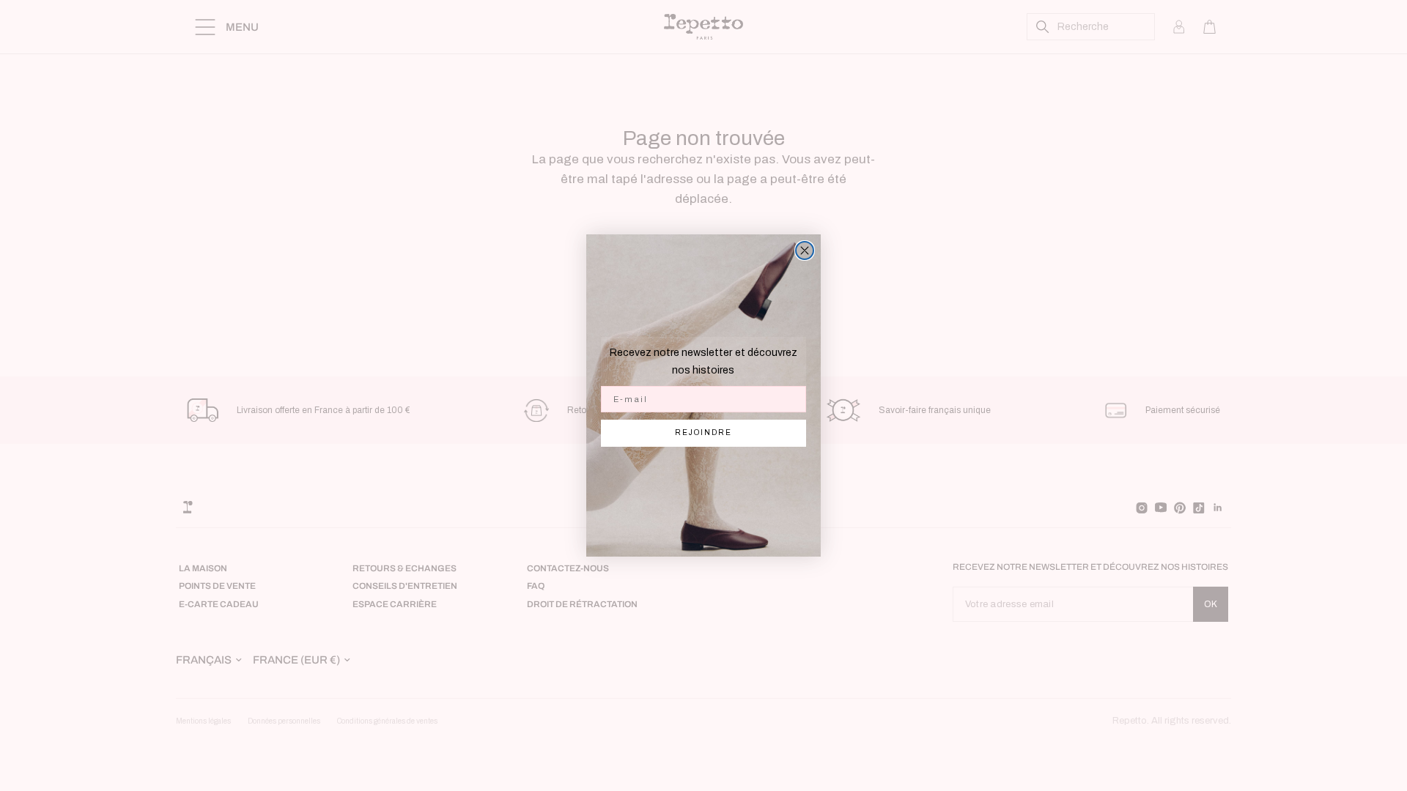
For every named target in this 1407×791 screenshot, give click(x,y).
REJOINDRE (703, 432)
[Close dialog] (804, 250)
